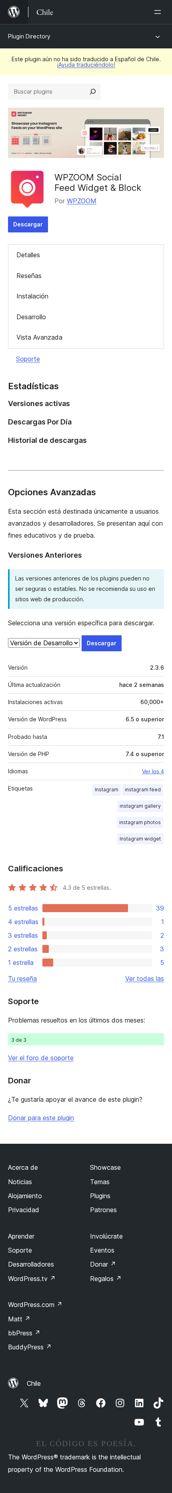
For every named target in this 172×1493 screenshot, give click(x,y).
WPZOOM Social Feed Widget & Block (97, 182)
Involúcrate (106, 1236)
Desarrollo (31, 317)
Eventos (102, 1250)
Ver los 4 (153, 771)
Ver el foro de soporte (41, 1058)
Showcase (105, 1167)
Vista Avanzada (39, 337)
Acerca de (23, 1167)
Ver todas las (144, 979)
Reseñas (29, 276)
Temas (100, 1182)
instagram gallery (140, 806)
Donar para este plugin (41, 1118)
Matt (19, 1319)
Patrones (103, 1210)
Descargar (28, 224)
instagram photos (140, 822)
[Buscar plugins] (93, 92)
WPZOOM (81, 201)
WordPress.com (35, 1305)
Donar (103, 1264)
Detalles (28, 255)
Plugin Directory (29, 36)
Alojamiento (25, 1196)
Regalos (106, 1279)
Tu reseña (22, 979)
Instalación (32, 296)
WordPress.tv (32, 1279)
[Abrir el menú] (159, 12)
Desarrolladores (31, 1264)
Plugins (100, 1196)
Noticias (20, 1182)
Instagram (106, 790)
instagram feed (143, 790)
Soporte (28, 359)
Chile (34, 1383)
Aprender (21, 1236)
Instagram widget (140, 839)
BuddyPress (30, 1347)
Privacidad (23, 1210)
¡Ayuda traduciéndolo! (86, 64)
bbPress (24, 1333)
